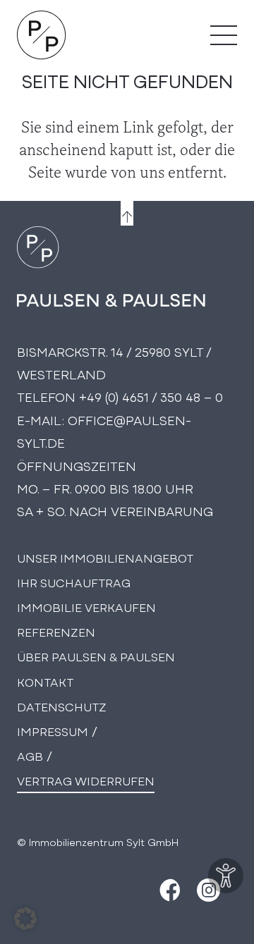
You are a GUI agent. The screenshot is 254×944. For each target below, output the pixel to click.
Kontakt (45, 681)
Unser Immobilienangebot (105, 557)
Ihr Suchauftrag (74, 582)
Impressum (52, 731)
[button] (25, 918)
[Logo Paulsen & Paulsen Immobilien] (41, 35)
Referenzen (56, 631)
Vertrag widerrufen (86, 780)
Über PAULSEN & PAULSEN (96, 656)
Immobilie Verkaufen (86, 607)
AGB (30, 755)
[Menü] (223, 35)
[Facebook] (168, 890)
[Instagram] (208, 890)
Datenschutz (62, 706)
